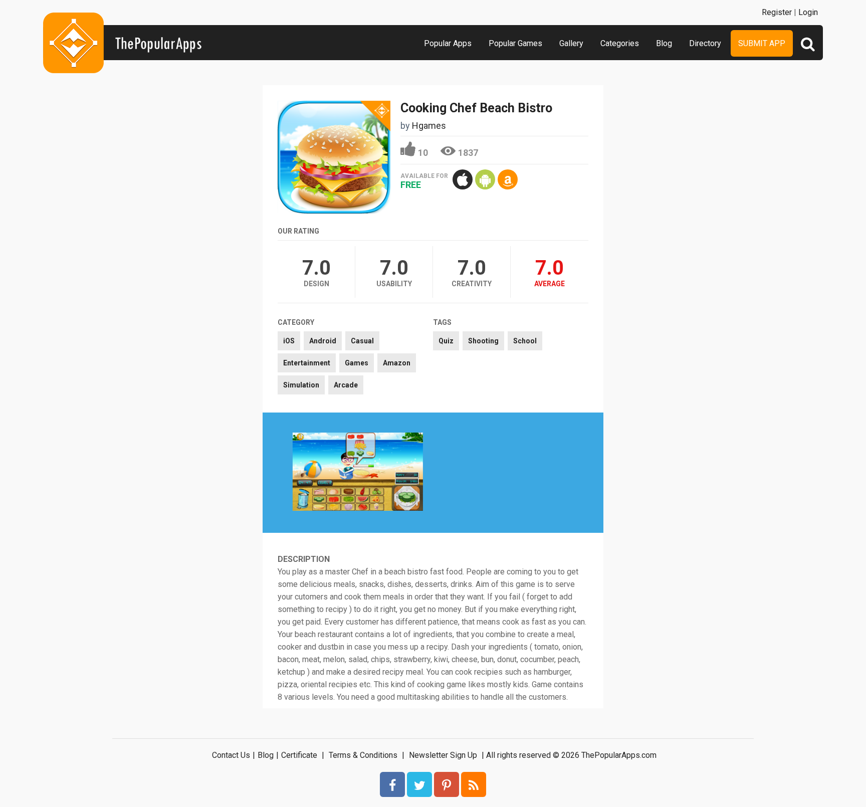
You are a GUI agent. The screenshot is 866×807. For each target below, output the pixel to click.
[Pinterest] (446, 784)
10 (423, 152)
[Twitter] (419, 784)
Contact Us (231, 755)
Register (777, 12)
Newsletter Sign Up (443, 755)
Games (356, 363)
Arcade (346, 385)
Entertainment (306, 363)
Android (322, 341)
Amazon (396, 363)
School (525, 341)
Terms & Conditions (363, 755)
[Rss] (473, 784)
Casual (362, 341)
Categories (619, 43)
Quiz (446, 341)
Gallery (571, 43)
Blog (664, 43)
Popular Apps (448, 43)
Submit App (761, 43)
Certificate (299, 755)
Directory (705, 43)
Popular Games (515, 43)
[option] (358, 473)
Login (808, 12)
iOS (289, 341)
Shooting (483, 341)
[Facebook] (392, 784)
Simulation (301, 385)
